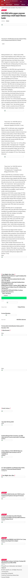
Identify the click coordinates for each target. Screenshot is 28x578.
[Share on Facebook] (2, 46)
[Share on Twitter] (6, 46)
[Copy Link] (2, 52)
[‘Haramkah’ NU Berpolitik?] (6, 415)
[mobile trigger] (2, 1)
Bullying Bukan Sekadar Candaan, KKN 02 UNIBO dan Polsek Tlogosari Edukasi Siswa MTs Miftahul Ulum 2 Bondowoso (14, 287)
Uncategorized (4, 470)
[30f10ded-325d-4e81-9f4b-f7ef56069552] (14, 264)
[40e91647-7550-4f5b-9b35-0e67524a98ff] (14, 387)
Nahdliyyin (3, 438)
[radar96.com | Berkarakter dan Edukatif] (11, 1)
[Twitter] (7, 568)
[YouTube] (8, 568)
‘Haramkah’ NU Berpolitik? (7, 421)
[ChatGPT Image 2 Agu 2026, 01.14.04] (14, 350)
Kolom (2, 423)
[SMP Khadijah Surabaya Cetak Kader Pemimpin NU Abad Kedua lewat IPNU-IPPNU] (13, 551)
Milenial (4, 10)
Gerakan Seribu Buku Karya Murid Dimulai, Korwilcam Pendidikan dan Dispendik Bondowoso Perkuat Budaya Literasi (13, 517)
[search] (19, 1)
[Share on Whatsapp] (2, 49)
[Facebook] (6, 568)
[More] (9, 52)
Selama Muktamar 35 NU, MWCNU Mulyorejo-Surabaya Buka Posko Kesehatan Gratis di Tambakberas (12, 452)
